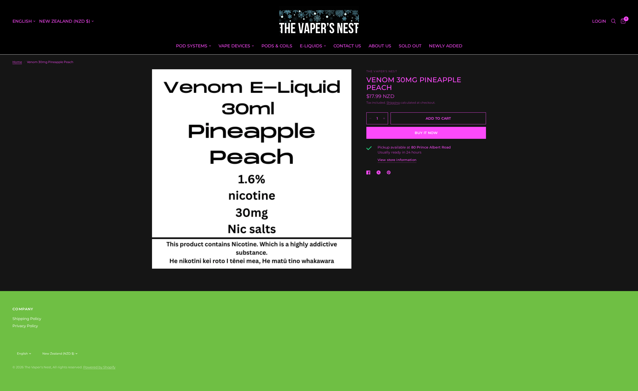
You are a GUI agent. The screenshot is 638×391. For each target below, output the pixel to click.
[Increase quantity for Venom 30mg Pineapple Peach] (384, 118)
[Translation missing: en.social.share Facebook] (369, 172)
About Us (380, 45)
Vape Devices (234, 45)
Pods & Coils (276, 45)
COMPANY (22, 309)
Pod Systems (191, 45)
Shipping (393, 102)
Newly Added (445, 45)
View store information (397, 160)
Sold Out (410, 45)
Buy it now (426, 133)
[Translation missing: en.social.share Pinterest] (390, 172)
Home (17, 62)
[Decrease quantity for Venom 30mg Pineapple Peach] (370, 118)
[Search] (613, 21)
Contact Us (347, 45)
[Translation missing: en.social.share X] (380, 172)
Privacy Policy (25, 325)
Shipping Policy (26, 318)
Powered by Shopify (99, 367)
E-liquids (311, 45)
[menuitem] (193, 46)
